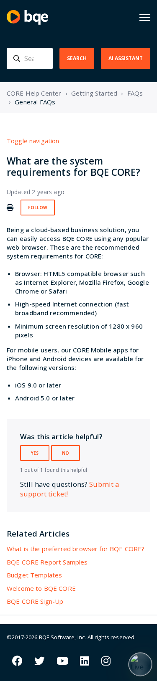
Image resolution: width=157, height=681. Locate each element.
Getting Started (94, 93)
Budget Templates (34, 575)
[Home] (27, 17)
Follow (37, 207)
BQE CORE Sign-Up (35, 601)
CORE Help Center (34, 93)
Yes (35, 453)
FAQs (135, 93)
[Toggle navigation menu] (145, 17)
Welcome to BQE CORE (41, 588)
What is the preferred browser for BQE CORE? (75, 548)
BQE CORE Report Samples (47, 562)
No (65, 453)
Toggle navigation (33, 141)
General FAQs (35, 102)
